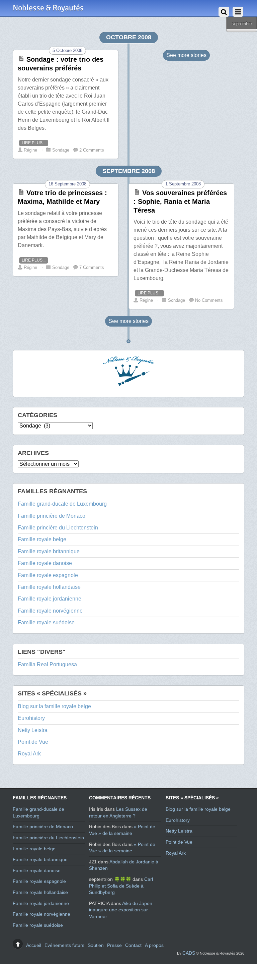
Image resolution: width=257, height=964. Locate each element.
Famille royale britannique (49, 551)
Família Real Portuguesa (47, 664)
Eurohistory (31, 718)
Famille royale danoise (45, 563)
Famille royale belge (42, 539)
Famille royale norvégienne (50, 611)
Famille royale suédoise (46, 622)
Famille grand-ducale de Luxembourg (62, 504)
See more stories (186, 55)
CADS (188, 953)
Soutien (96, 945)
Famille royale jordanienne (49, 599)
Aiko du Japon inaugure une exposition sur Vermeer (120, 910)
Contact (133, 945)
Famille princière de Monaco (51, 516)
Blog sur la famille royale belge (54, 706)
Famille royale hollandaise (49, 587)
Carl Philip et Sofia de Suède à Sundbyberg (121, 885)
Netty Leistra (33, 730)
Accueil (33, 945)
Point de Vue (33, 742)
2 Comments (91, 150)
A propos (154, 945)
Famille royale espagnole (48, 575)
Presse (114, 945)
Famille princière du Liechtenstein (58, 527)
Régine (30, 150)
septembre (242, 23)
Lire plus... (34, 142)
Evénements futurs (64, 945)
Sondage (60, 150)
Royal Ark (29, 753)
